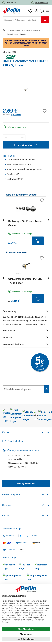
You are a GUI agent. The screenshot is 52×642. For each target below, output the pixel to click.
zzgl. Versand (16, 114)
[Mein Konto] (36, 11)
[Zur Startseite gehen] (11, 10)
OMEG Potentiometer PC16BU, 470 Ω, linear (25, 281)
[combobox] (22, 19)
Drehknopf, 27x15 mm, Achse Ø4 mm (25, 223)
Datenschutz (20, 395)
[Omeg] (26, 57)
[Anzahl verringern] (6, 137)
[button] (45, 432)
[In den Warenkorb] (38, 241)
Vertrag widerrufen (26, 483)
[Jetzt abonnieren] (46, 389)
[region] (26, 90)
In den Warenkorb (24, 145)
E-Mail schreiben (15, 441)
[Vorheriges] (3, 220)
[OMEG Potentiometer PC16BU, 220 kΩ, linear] (26, 90)
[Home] (4, 30)
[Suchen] (45, 19)
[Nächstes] (49, 220)
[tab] (26, 317)
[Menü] (47, 10)
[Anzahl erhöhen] (22, 137)
